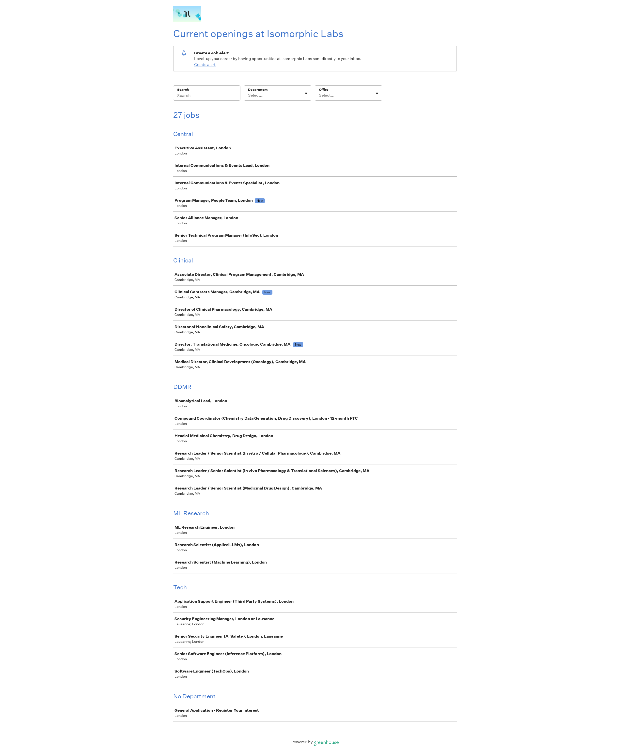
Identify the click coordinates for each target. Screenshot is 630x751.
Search (183, 90)
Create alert (205, 64)
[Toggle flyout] (306, 93)
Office (324, 90)
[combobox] (248, 95)
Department (258, 90)
